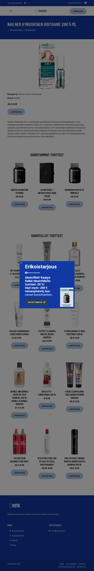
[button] (36, 302)
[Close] (20, 262)
